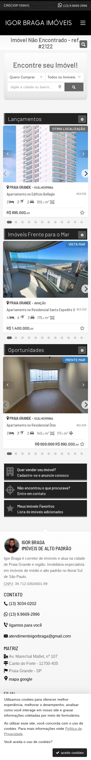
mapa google (20, 679)
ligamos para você (25, 625)
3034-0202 (22, 604)
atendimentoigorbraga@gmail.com (40, 636)
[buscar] (73, 87)
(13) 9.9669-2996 (75, 6)
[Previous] (9, 154)
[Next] (81, 154)
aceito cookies (72, 753)
